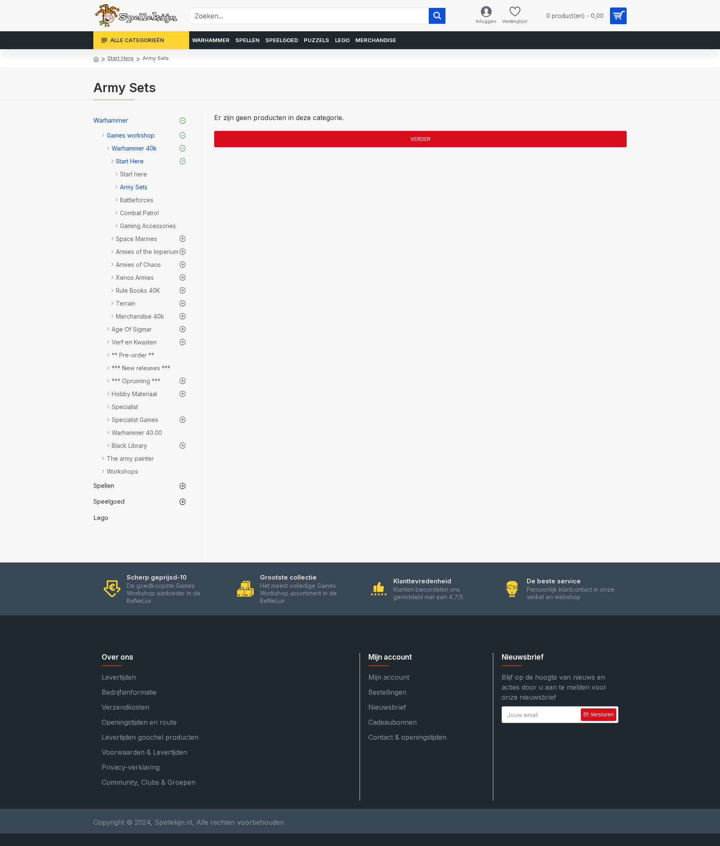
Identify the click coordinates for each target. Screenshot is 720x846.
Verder (420, 139)
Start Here (121, 58)
